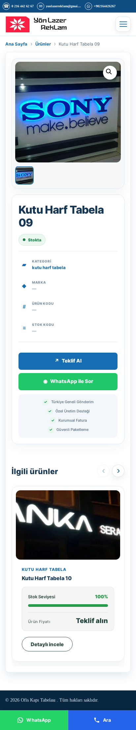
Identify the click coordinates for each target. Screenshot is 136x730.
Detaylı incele (47, 644)
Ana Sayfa (16, 44)
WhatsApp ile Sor (68, 381)
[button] (110, 73)
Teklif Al (68, 361)
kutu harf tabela (49, 267)
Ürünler (43, 44)
